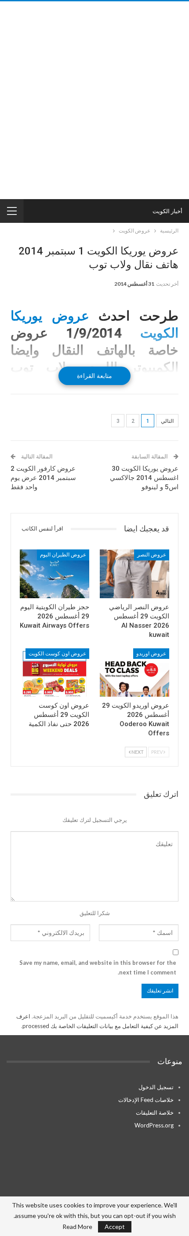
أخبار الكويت (167, 210)
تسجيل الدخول (156, 1087)
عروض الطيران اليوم (63, 555)
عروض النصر (151, 555)
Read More (77, 1227)
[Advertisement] (94, 100)
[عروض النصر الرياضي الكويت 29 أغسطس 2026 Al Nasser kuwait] (134, 573)
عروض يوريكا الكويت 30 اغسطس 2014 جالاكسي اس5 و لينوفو (144, 478)
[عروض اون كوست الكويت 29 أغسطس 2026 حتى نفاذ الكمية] (54, 672)
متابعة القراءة (94, 375)
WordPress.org (154, 1125)
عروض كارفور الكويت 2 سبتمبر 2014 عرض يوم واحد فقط (43, 478)
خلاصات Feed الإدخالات (146, 1099)
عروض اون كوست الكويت (57, 654)
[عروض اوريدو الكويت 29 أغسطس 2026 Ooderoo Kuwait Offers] (134, 672)
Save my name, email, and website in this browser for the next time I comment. (97, 967)
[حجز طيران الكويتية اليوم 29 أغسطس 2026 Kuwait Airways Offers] (54, 573)
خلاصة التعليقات (155, 1112)
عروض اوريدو (151, 654)
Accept (115, 1226)
